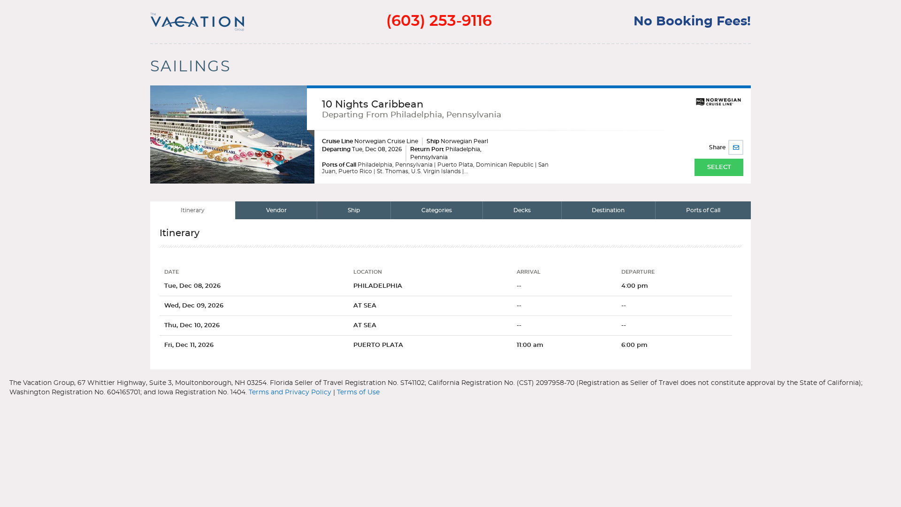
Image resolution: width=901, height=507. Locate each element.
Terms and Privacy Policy (290, 392)
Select (719, 167)
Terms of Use (358, 392)
